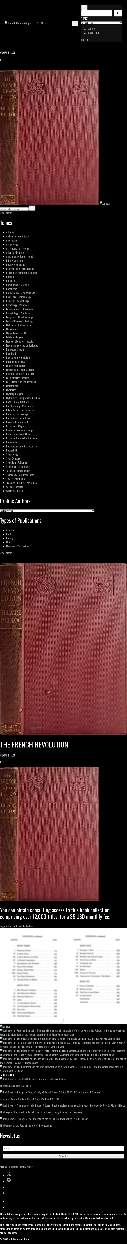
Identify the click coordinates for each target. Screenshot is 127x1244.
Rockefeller (12, 442)
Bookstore (13, 1167)
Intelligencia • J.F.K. (15, 361)
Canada (10, 277)
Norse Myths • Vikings (17, 414)
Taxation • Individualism (18, 471)
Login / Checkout (8, 926)
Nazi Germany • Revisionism (20, 406)
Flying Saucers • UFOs (17, 333)
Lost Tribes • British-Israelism (21, 382)
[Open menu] (75, 23)
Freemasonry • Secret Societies (22, 345)
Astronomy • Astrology (17, 248)
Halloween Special (15, 349)
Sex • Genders (13, 458)
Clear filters (6, 213)
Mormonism (12, 386)
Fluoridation (12, 329)
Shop (72, 1034)
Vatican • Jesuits (14, 487)
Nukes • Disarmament (17, 422)
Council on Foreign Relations (20, 293)
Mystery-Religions (15, 394)
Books (9, 534)
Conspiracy (11, 289)
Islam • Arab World (15, 366)
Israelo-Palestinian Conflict (20, 370)
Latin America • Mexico (17, 378)
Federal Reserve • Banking (19, 321)
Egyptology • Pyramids (17, 305)
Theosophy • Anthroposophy (20, 475)
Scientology (12, 454)
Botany (9, 538)
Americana (11, 240)
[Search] (118, 13)
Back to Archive (25, 926)
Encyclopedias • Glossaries (19, 309)
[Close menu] (84, 7)
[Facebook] (2, 68)
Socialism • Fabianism (17, 462)
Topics (84, 18)
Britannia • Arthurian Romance (21, 273)
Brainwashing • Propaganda (20, 269)
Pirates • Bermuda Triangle (20, 430)
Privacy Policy (26, 1167)
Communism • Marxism (17, 285)
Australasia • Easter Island (19, 256)
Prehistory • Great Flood (18, 434)
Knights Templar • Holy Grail (20, 374)
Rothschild (11, 450)
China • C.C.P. (12, 281)
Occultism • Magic (15, 426)
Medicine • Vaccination (17, 546)
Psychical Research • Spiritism (21, 438)
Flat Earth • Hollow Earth (18, 325)
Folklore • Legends (15, 337)
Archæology (12, 244)
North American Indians (18, 418)
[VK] (9, 68)
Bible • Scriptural (15, 260)
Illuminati (11, 353)
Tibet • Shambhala (15, 479)
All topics (10, 232)
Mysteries (11, 390)
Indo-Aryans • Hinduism (18, 357)
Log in (84, 40)
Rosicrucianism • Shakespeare (21, 446)
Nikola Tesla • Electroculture (20, 410)
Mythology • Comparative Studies (23, 398)
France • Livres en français (19, 341)
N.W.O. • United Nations (17, 402)
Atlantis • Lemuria (15, 252)
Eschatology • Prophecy (18, 313)
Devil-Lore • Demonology (18, 297)
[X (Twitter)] (5, 68)
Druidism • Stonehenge (17, 301)
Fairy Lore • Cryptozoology (19, 317)
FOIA (8, 542)
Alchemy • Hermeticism (18, 236)
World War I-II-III (14, 491)
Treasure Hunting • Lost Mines (21, 483)
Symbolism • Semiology (18, 466)
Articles (10, 530)
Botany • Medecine (15, 264)
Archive (3, 1167)
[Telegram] (12, 68)
